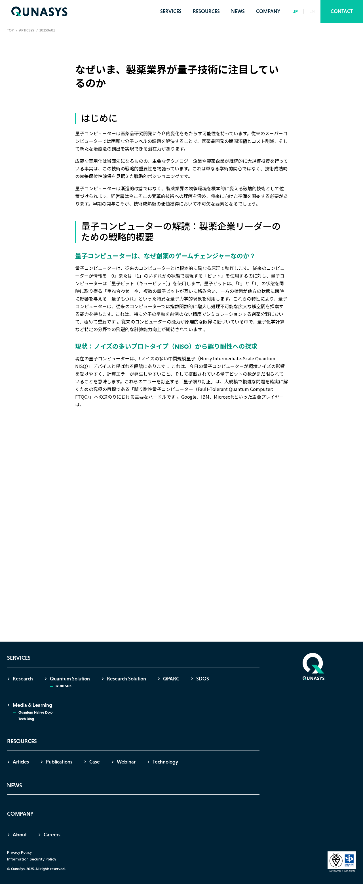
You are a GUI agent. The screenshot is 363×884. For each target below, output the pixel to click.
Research (23, 679)
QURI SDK (63, 686)
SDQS (202, 679)
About (20, 835)
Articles (27, 30)
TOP (10, 30)
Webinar (126, 762)
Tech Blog (26, 719)
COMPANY (268, 11)
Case (94, 762)
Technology (165, 762)
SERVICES (171, 11)
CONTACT (342, 11)
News (238, 11)
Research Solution (126, 679)
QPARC (171, 679)
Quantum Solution (70, 679)
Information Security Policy (31, 859)
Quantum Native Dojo (35, 712)
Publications (59, 762)
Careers (52, 835)
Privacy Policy (19, 852)
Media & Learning (32, 705)
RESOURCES (206, 11)
